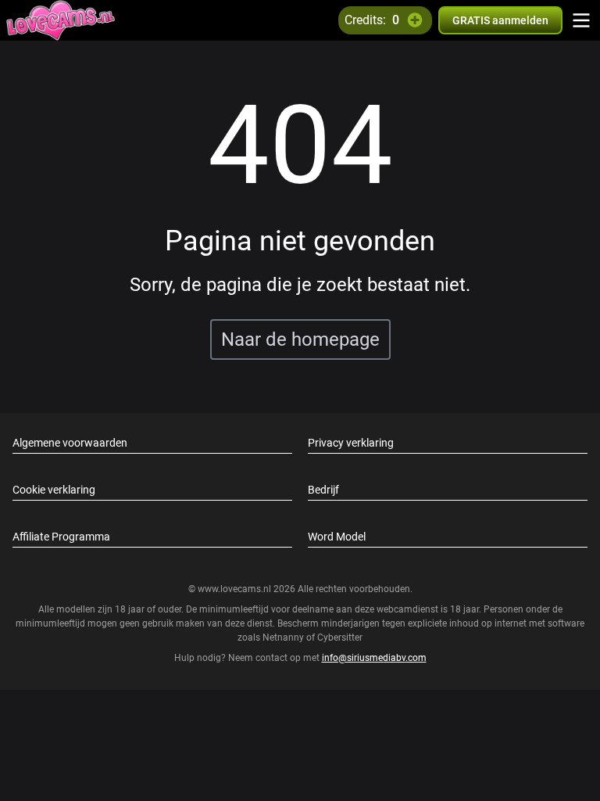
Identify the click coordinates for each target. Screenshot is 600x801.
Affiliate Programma (61, 536)
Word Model (337, 536)
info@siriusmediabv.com (374, 657)
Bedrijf (323, 489)
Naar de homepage (300, 339)
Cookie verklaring (53, 489)
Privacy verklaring (351, 442)
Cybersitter (339, 637)
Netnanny (284, 637)
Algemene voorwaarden (69, 442)
